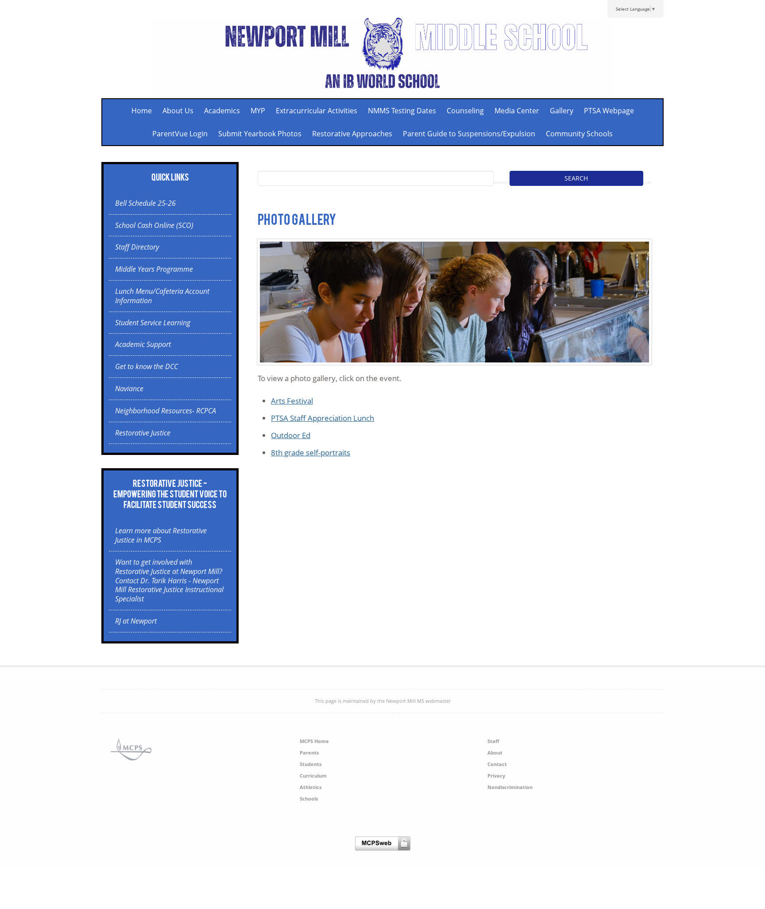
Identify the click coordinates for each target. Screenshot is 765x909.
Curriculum (313, 775)
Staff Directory (137, 247)
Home (141, 111)
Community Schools (579, 134)
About (494, 752)
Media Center (517, 111)
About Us (177, 111)
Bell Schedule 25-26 (145, 203)
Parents (309, 752)
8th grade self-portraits (310, 452)
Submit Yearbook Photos (259, 134)
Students (310, 764)
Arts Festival (292, 401)
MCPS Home (314, 741)
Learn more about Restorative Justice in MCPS (161, 535)
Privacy (496, 775)
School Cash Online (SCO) (154, 225)
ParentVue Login (180, 134)
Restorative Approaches (352, 134)
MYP (258, 111)
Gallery (561, 111)
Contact (497, 764)
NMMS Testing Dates (402, 111)
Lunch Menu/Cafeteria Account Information (162, 295)
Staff (493, 741)
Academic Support (143, 344)
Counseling (465, 111)
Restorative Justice (142, 433)
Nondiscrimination (510, 787)
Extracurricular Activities (316, 111)
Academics (222, 111)
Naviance (129, 388)
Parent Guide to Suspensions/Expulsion (469, 134)
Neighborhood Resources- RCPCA (165, 411)
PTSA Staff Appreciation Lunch (322, 418)
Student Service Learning (152, 322)
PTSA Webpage (609, 111)
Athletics (310, 787)
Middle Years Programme (154, 269)
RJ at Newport (136, 621)
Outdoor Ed (290, 435)
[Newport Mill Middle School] (383, 92)
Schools (309, 798)
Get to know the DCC (146, 366)
